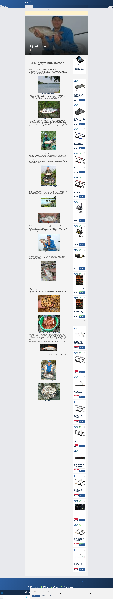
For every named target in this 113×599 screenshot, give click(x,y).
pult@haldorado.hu (56, 587)
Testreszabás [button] (52, 595)
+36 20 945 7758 (45, 587)
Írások (39, 581)
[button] (49, 85)
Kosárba (82, 124)
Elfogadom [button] (36, 595)
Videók (42, 6)
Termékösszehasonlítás (54, 581)
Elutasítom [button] (44, 595)
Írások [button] (46, 6)
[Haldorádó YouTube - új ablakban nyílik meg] (82, 581)
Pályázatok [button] (61, 6)
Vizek (51, 6)
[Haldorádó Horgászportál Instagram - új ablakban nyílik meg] (87, 581)
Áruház (27, 581)
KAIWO (38, 6)
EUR (81, 6)
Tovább (83, 320)
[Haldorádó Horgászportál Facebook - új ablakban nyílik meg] (85, 581)
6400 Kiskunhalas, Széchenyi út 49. (68, 587)
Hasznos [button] (54, 6)
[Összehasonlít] (84, 82)
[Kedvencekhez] (84, 80)
